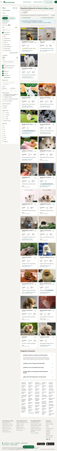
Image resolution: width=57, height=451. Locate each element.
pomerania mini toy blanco (44, 413)
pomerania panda (51, 396)
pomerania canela (37, 406)
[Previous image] (22, 223)
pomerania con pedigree (52, 399)
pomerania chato (44, 409)
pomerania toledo (23, 393)
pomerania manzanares (23, 389)
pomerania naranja (37, 409)
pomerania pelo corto (37, 393)
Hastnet (12, 443)
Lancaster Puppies (13, 444)
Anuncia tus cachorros (48, 433)
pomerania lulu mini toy (51, 389)
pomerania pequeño (44, 406)
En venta (5, 18)
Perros (4, 13)
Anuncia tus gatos (49, 435)
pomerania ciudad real (23, 383)
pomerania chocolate (37, 396)
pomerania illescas (23, 411)
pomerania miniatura (51, 383)
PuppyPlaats (17, 443)
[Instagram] (49, 439)
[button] (29, 222)
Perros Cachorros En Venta (7, 420)
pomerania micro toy (51, 386)
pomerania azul (44, 393)
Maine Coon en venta (20, 428)
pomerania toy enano (52, 414)
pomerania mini (44, 399)
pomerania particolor (37, 412)
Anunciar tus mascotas (48, 431)
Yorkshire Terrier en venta (7, 425)
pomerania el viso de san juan (24, 396)
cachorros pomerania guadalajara (23, 407)
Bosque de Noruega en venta (22, 422)
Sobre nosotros (49, 422)
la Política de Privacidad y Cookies (31, 448)
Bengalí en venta (19, 427)
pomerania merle (44, 386)
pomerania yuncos (23, 386)
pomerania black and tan (51, 405)
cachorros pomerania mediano (37, 399)
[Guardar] (35, 42)
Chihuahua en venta (6, 422)
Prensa (47, 427)
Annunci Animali (5, 444)
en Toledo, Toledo (47, 8)
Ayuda (47, 425)
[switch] (9, 25)
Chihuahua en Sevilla (35, 427)
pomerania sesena (30, 383)
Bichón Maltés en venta (7, 424)
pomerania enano (51, 411)
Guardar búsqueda (26, 17)
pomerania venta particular (30, 406)
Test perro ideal (49, 437)
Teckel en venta (5, 430)
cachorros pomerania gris (38, 383)
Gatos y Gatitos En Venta (21, 420)
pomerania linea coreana (44, 396)
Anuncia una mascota (38, 1)
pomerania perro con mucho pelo (44, 402)
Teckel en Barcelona (35, 422)
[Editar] (17, 58)
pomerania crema (44, 389)
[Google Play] (41, 444)
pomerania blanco (30, 403)
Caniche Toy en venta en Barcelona (36, 431)
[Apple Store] (50, 444)
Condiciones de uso (50, 428)
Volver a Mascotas (6, 10)
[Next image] (36, 223)
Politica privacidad (49, 424)
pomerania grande (44, 383)
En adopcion (11, 18)
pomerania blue (37, 386)
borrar (16, 27)
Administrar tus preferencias (14, 449)
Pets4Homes (6, 443)
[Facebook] (47, 439)
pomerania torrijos (23, 404)
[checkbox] (3, 33)
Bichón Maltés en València (36, 425)
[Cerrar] (54, 21)
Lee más (53, 15)
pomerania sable (51, 408)
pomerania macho (30, 386)
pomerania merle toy (51, 402)
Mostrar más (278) (13, 52)
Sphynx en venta (19, 425)
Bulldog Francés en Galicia (36, 428)
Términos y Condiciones (21, 448)
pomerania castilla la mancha (23, 400)
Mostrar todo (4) (7, 77)
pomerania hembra (30, 389)
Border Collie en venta (6, 428)
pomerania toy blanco (52, 393)
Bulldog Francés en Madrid (36, 424)
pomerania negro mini (37, 403)
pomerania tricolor (30, 410)
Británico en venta (20, 424)
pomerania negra (30, 393)
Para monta (5, 20)
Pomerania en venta (6, 427)
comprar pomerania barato (30, 399)
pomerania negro (30, 396)
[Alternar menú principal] (1, 2)
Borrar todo (15, 7)
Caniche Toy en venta (6, 431)
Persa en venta (19, 430)
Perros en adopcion (35, 432)
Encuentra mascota (27, 1)
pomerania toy (31, 412)
